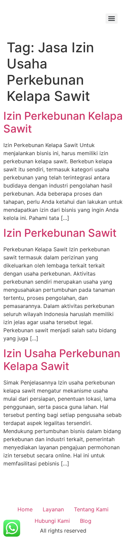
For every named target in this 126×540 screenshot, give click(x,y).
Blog (85, 520)
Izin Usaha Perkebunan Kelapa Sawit (61, 360)
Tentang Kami (91, 509)
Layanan (53, 509)
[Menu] (112, 18)
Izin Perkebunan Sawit (60, 232)
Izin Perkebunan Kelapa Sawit (63, 122)
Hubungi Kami (52, 520)
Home (25, 509)
